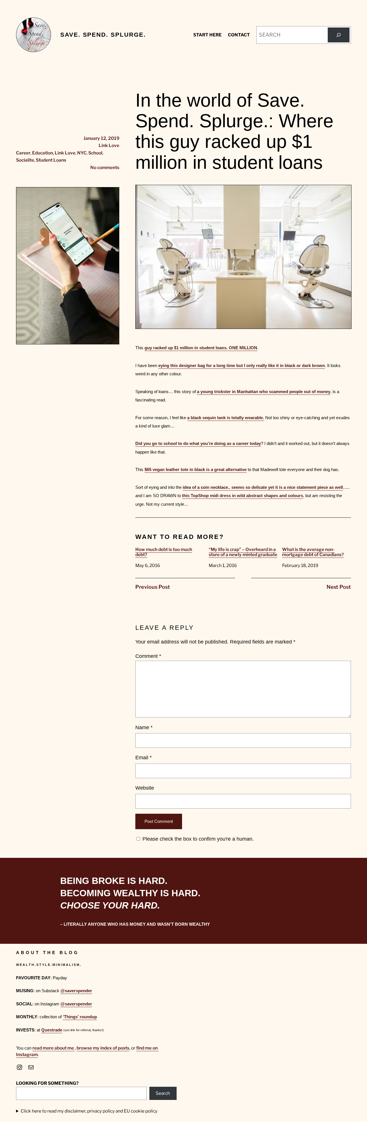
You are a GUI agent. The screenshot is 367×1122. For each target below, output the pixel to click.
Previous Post (152, 587)
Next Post (339, 587)
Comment (148, 656)
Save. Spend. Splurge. (103, 34)
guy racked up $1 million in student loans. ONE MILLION (201, 347)
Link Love (109, 145)
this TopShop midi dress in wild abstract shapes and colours (242, 495)
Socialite (25, 160)
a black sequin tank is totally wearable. (225, 417)
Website (144, 788)
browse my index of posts (103, 1048)
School (95, 153)
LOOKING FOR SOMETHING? (47, 1083)
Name (144, 727)
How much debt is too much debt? (163, 552)
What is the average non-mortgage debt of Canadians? (313, 552)
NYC (82, 153)
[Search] (339, 35)
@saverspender (76, 990)
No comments (104, 167)
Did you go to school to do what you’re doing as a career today (198, 443)
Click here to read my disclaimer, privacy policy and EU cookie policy (89, 1111)
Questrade (51, 1029)
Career (23, 153)
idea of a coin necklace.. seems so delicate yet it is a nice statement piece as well (263, 487)
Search (163, 1093)
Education (42, 153)
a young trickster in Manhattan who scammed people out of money (263, 391)
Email (143, 757)
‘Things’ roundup (80, 1016)
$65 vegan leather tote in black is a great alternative (196, 469)
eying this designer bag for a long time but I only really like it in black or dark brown (241, 365)
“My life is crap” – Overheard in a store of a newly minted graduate (243, 552)
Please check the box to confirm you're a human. (197, 839)
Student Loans (51, 160)
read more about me (53, 1048)
